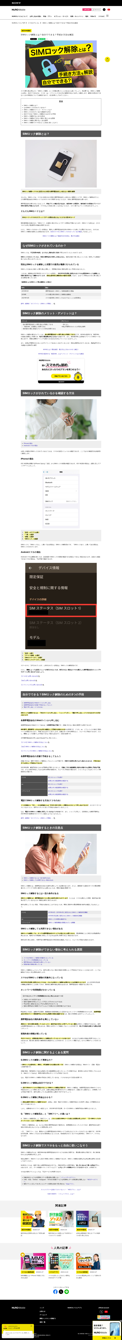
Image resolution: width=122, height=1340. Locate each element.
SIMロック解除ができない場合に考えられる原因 (39, 118)
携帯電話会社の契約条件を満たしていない (37, 962)
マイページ (97, 9)
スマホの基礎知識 (28, 1272)
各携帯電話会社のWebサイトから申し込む (37, 703)
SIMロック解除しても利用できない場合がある (38, 880)
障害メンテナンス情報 (47, 1318)
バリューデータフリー (68, 1177)
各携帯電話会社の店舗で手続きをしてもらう (38, 705)
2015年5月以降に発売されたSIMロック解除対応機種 (65, 916)
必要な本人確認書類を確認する (58, 781)
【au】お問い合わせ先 (28, 680)
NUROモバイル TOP (18, 23)
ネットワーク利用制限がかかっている (36, 960)
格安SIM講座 (26, 30)
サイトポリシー (92, 1335)
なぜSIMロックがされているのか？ (35, 107)
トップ (42, 1308)
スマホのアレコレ (33, 23)
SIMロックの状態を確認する (57, 919)
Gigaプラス (70, 1184)
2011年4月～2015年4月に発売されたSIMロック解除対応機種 (67, 912)
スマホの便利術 (82, 1272)
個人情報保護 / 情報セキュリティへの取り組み (89, 1333)
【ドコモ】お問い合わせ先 (29, 676)
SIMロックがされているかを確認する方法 (37, 112)
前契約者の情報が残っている (33, 964)
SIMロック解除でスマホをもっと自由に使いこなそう (41, 122)
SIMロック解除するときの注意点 (34, 116)
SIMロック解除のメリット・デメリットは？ (38, 110)
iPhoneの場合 (28, 443)
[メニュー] (107, 17)
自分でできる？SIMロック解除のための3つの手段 (40, 114)
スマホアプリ (53, 1272)
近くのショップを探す (55, 777)
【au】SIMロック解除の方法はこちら (33, 746)
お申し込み (87, 9)
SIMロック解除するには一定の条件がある (37, 878)
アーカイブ (43, 1315)
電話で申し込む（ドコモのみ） (34, 707)
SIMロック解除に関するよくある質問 (36, 120)
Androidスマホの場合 (31, 445)
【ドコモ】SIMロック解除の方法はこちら (34, 742)
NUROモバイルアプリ (75, 1308)
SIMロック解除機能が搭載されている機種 (61, 922)
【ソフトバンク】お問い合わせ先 (31, 685)
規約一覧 (42, 1322)
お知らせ (42, 1311)
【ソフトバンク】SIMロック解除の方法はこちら (36, 751)
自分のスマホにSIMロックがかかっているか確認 (66, 232)
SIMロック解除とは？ (31, 105)
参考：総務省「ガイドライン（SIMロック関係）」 (37, 303)
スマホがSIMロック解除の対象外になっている (38, 958)
